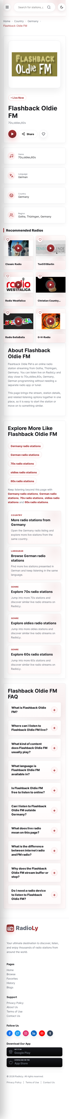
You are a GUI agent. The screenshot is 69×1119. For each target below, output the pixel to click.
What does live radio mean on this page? (26, 830)
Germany (33, 21)
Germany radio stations (26, 446)
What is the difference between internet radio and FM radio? (28, 850)
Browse (11, 974)
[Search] (49, 7)
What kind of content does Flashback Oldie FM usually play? (29, 748)
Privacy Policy (15, 1002)
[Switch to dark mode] (62, 7)
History (11, 982)
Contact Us (13, 1015)
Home (6, 21)
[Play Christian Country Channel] (50, 284)
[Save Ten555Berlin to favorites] (40, 239)
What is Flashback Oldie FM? (28, 709)
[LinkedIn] (34, 1033)
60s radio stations (22, 481)
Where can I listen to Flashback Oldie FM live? (29, 728)
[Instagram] (26, 1033)
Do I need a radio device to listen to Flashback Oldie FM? (28, 895)
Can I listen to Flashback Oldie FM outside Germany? (28, 810)
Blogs (10, 987)
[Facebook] (10, 1033)
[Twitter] (18, 1033)
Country (19, 21)
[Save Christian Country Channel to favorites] (40, 276)
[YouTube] (42, 1033)
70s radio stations (22, 463)
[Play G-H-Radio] (50, 321)
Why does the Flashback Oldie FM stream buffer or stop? (29, 872)
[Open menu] (7, 7)
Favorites (12, 978)
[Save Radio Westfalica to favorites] (7, 276)
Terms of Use (14, 1011)
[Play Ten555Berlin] (50, 248)
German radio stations (25, 454)
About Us (12, 1007)
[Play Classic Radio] (18, 248)
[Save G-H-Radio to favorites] (40, 312)
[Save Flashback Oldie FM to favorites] (43, 134)
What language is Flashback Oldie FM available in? (25, 770)
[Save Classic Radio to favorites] (7, 239)
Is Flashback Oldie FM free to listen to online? (28, 790)
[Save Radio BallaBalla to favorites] (7, 312)
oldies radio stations (24, 472)
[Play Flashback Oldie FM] (12, 134)
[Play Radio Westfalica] (18, 284)
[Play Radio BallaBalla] (18, 321)
